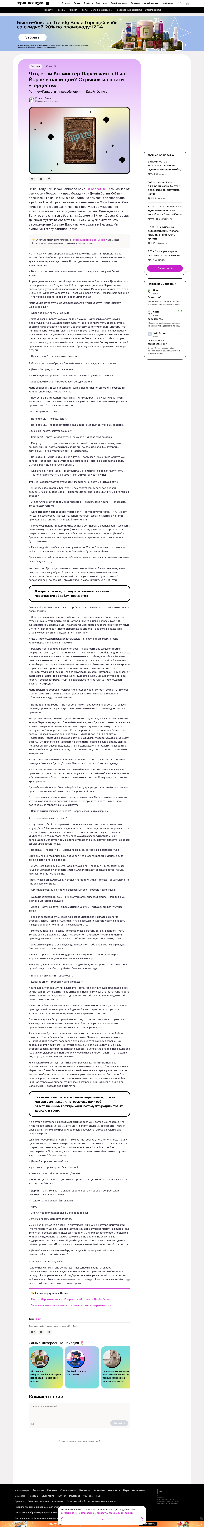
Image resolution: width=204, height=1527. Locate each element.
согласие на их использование (77, 1513)
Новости (48, 10)
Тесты (84, 10)
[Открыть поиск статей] (180, 3)
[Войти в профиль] (187, 3)
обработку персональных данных (115, 1513)
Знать (77, 3)
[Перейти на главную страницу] (30, 3)
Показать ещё (165, 268)
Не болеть (167, 3)
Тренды (60, 10)
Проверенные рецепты (128, 10)
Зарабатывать (119, 3)
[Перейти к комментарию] (165, 297)
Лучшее (66, 3)
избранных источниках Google (88, 240)
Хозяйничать (151, 3)
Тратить (135, 3)
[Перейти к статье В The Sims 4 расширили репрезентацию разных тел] (165, 255)
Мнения (73, 10)
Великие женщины (101, 10)
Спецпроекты (153, 10)
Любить (88, 3)
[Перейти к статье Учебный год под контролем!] (82, 1367)
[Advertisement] (165, 104)
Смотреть (101, 3)
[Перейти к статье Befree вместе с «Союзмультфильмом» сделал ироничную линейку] (165, 168)
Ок (102, 1519)
